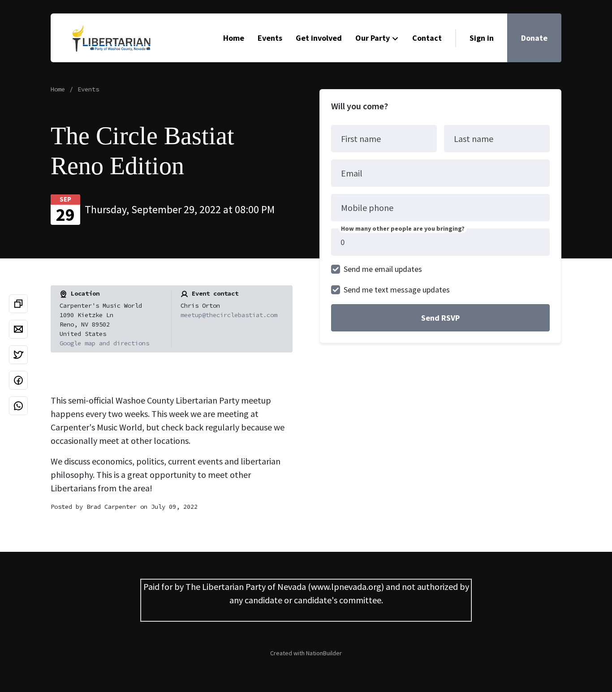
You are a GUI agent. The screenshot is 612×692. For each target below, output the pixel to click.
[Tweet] (18, 354)
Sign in (482, 38)
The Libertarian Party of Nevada (245, 586)
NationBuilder (324, 653)
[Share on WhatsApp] (18, 405)
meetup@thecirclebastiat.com (229, 315)
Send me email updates (383, 269)
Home (233, 38)
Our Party (372, 38)
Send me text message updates (397, 289)
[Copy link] (18, 303)
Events (270, 38)
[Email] (18, 329)
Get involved (319, 38)
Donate (534, 38)
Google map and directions (104, 343)
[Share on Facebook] (18, 380)
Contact (427, 38)
